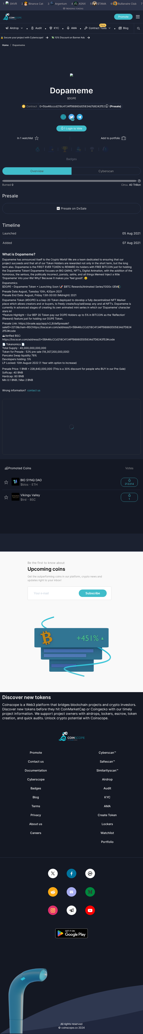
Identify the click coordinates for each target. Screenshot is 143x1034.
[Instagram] (52, 910)
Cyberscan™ (107, 752)
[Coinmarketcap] (90, 874)
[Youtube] (90, 910)
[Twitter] (52, 874)
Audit (107, 788)
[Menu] (138, 17)
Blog (36, 797)
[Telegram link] (80, 117)
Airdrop (107, 779)
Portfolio (107, 842)
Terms (35, 806)
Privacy (36, 815)
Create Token (107, 815)
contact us (33, 390)
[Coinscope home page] (12, 17)
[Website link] (63, 117)
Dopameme (18, 45)
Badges (71, 159)
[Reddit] (52, 892)
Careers (35, 833)
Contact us (36, 761)
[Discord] (71, 892)
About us (35, 824)
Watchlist (107, 833)
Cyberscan (106, 171)
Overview (37, 171)
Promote (123, 16)
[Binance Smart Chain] (23, 106)
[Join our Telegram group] (71, 910)
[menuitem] (14, 28)
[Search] (138, 28)
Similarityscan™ (107, 770)
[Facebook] (71, 874)
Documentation (36, 770)
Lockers (107, 824)
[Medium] (90, 892)
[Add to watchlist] (6, 482)
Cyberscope (36, 779)
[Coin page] (64, 482)
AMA (107, 806)
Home (5, 45)
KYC (107, 797)
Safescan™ (107, 761)
